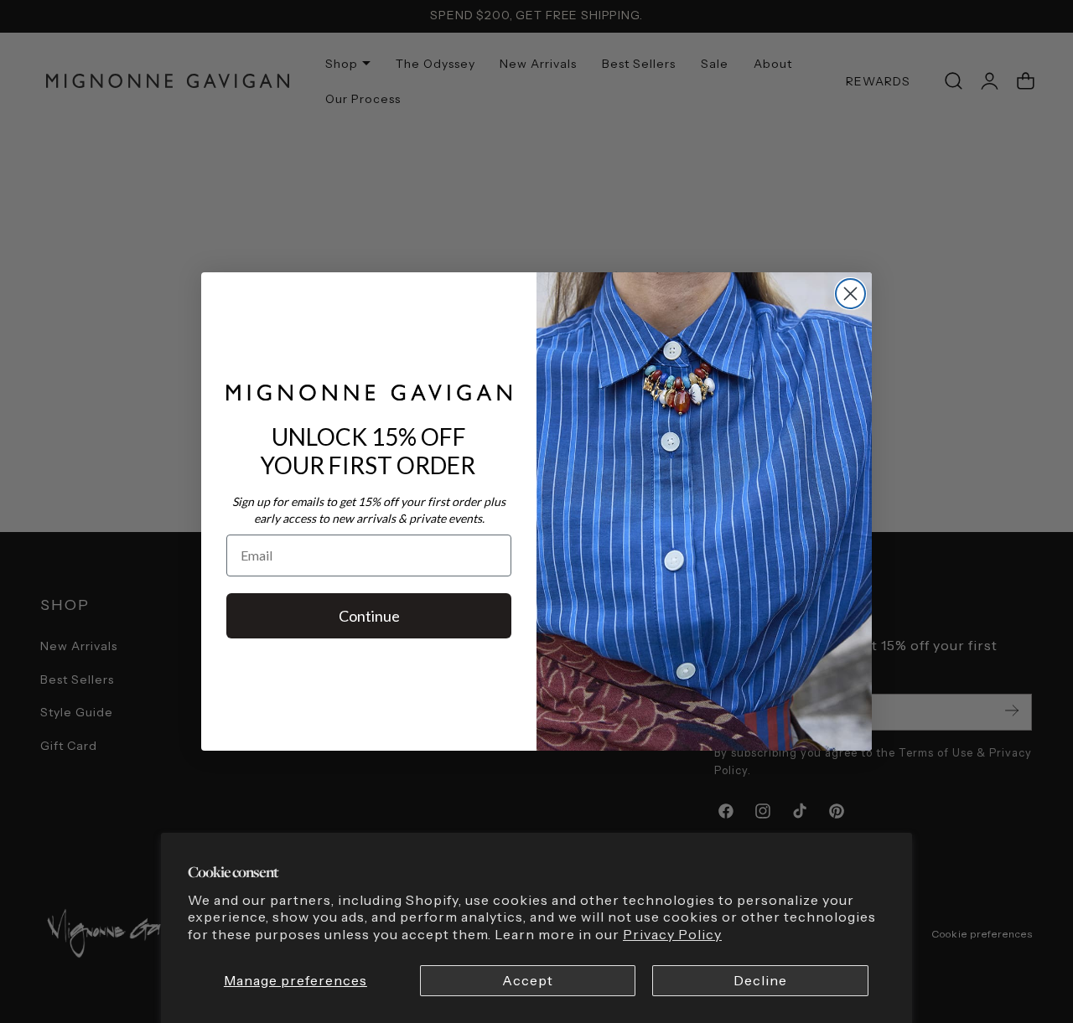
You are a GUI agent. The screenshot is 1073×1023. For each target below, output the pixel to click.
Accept (527, 981)
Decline (760, 981)
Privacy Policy (672, 935)
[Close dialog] (850, 293)
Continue (369, 616)
